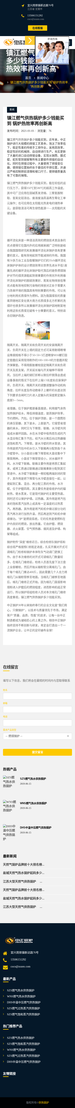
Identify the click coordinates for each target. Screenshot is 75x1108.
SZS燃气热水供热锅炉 (33, 778)
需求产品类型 (9, 730)
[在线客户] (30, 40)
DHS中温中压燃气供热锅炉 (35, 827)
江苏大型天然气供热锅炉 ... (22, 881)
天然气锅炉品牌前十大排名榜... (23, 864)
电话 (5, 716)
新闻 (12, 109)
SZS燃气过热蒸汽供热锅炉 (23, 1008)
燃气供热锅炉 (21, 139)
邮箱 (5, 703)
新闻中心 (43, 78)
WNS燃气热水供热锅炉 (33, 803)
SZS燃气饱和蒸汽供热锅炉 (23, 1014)
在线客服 (37, 28)
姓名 (5, 690)
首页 (28, 78)
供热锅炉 (44, 1102)
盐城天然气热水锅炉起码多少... (23, 873)
